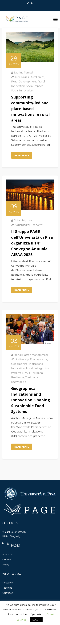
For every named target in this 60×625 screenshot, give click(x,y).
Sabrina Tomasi (23, 72)
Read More (21, 155)
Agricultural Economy (29, 225)
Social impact (34, 86)
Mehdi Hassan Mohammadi (31, 354)
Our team (7, 559)
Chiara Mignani (23, 220)
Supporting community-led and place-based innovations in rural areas (30, 108)
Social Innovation (22, 90)
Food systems (38, 359)
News (5, 564)
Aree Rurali (22, 77)
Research (7, 582)
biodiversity (22, 359)
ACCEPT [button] (36, 619)
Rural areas (37, 77)
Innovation (18, 368)
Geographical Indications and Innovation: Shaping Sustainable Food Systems (30, 400)
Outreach (7, 592)
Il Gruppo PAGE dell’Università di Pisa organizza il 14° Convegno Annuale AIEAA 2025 (32, 243)
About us (7, 554)
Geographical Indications (27, 363)
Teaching (7, 587)
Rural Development (24, 81)
